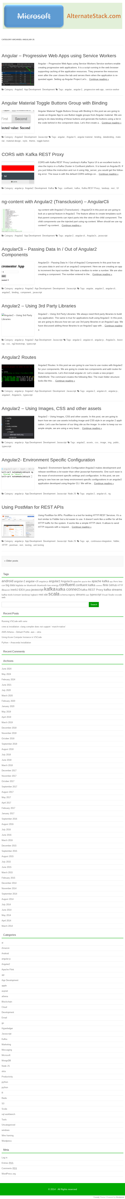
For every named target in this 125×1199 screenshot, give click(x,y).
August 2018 (8, 749)
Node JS (72, 493)
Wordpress (7, 1141)
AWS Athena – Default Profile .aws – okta (21, 632)
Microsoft (6, 1055)
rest (113, 188)
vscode (118, 595)
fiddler (116, 541)
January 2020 (8, 706)
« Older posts (11, 560)
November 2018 (9, 733)
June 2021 (6, 685)
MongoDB (6, 1060)
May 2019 (6, 711)
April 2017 (6, 803)
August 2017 (8, 792)
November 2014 (9, 888)
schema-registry (67, 595)
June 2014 (6, 910)
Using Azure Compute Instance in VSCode (22, 637)
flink (105, 585)
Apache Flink (8, 969)
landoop (105, 188)
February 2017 (8, 808)
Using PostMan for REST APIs (33, 507)
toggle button (43, 141)
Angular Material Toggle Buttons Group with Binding (54, 103)
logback (34, 595)
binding (97, 137)
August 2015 (8, 856)
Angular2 (19, 89)
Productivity (7, 1076)
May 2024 (6, 674)
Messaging (7, 1050)
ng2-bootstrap (18, 344)
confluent (68, 188)
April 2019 (6, 717)
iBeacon (6, 590)
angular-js (19, 188)
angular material (84, 137)
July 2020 (6, 690)
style (25, 141)
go (3, 1023)
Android (5, 953)
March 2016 (7, 840)
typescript (31, 344)
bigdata (19, 585)
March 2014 (7, 926)
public (116, 442)
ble (25, 585)
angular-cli (80, 235)
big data (10, 585)
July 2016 (6, 829)
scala (53, 593)
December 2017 (9, 770)
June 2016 (6, 835)
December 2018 (9, 728)
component (26, 292)
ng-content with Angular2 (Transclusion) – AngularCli (55, 201)
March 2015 (7, 872)
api (87, 541)
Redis (4, 1098)
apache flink (86, 582)
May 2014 (6, 915)
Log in (4, 1157)
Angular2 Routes (19, 357)
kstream (17, 595)
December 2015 (9, 845)
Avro (115, 581)
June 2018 (6, 760)
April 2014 (6, 920)
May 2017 (6, 797)
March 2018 (7, 765)
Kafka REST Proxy (91, 188)
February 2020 (8, 701)
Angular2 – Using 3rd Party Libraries (39, 305)
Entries (7, 1163)
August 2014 (8, 899)
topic (87, 595)
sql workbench (8, 1114)
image (103, 442)
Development (48, 89)
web (3, 597)
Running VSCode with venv (14, 621)
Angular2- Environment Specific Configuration (48, 459)
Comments (9, 1168)
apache (77, 581)
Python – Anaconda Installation (16, 642)
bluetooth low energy (48, 585)
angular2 (6, 292)
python (5, 1082)
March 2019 (7, 722)
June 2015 (6, 867)
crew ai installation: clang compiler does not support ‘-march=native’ (34, 626)
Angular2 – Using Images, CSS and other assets (51, 408)
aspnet (5, 991)
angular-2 (78, 89)
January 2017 (8, 813)
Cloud (4, 1007)
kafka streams (113, 589)
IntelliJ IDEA (18, 589)
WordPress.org (9, 1174)
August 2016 (8, 824)
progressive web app (94, 89)
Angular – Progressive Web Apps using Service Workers (59, 55)
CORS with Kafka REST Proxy (33, 154)
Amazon (5, 948)
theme (32, 141)
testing (28, 545)
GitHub (113, 585)
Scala (4, 1109)
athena (5, 996)
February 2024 (8, 679)
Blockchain (7, 1001)
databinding (108, 137)
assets (90, 442)
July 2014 (6, 904)
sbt (46, 594)
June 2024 (6, 669)
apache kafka (100, 581)
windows (6, 1130)
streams (80, 594)
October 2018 (8, 738)
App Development (32, 89)
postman (13, 545)
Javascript (43, 137)
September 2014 (9, 894)
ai (2, 942)
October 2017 (8, 781)
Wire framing (8, 1135)
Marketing (6, 1044)
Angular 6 (71, 137)
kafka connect (68, 589)
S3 (3, 1103)
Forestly (96, 1197)
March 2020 (7, 695)
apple (4, 985)
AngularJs (91, 235)
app (111, 582)
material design (13, 141)
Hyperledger (7, 1028)
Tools (4, 1119)
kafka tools (7, 594)
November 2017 (9, 776)
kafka (77, 188)
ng (109, 493)
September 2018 (9, 744)
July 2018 (6, 754)
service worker (112, 89)
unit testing (38, 545)
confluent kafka (85, 585)
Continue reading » (99, 79)
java (28, 589)
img (109, 442)
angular (68, 89)
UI (118, 188)
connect (99, 585)
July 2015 (6, 862)
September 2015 (9, 851)
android (7, 581)
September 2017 (9, 786)
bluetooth (31, 585)
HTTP (4, 545)
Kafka (51, 188)
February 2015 (8, 878)
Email (4, 1017)
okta (4, 1071)
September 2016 (9, 819)
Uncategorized (8, 1125)
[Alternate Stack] (62, 28)
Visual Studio (108, 595)
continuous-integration (101, 541)
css (8, 344)
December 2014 (9, 883)
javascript (102, 235)
